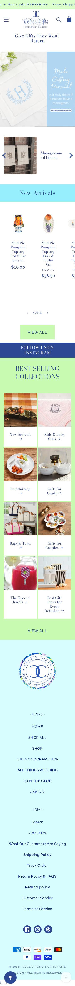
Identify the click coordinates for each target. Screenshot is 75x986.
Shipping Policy (37, 854)
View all (37, 332)
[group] (37, 89)
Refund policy (37, 887)
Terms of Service (37, 909)
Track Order (37, 865)
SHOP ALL (37, 737)
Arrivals (44, 193)
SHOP (37, 748)
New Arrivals (20, 434)
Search (37, 822)
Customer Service (37, 898)
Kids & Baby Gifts (54, 436)
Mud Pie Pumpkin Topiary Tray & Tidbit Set (48, 254)
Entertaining (20, 489)
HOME (37, 727)
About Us (37, 833)
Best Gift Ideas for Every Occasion (53, 604)
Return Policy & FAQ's (37, 876)
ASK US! (37, 792)
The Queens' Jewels (20, 600)
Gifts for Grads (54, 491)
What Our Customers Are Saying (37, 844)
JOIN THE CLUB (37, 781)
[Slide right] (47, 313)
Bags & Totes (20, 543)
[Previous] (4, 155)
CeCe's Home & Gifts (39, 966)
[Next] (70, 155)
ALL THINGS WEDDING (38, 770)
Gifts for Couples (53, 545)
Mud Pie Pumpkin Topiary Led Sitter (18, 249)
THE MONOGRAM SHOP (37, 759)
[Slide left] (27, 313)
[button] (6, 19)
